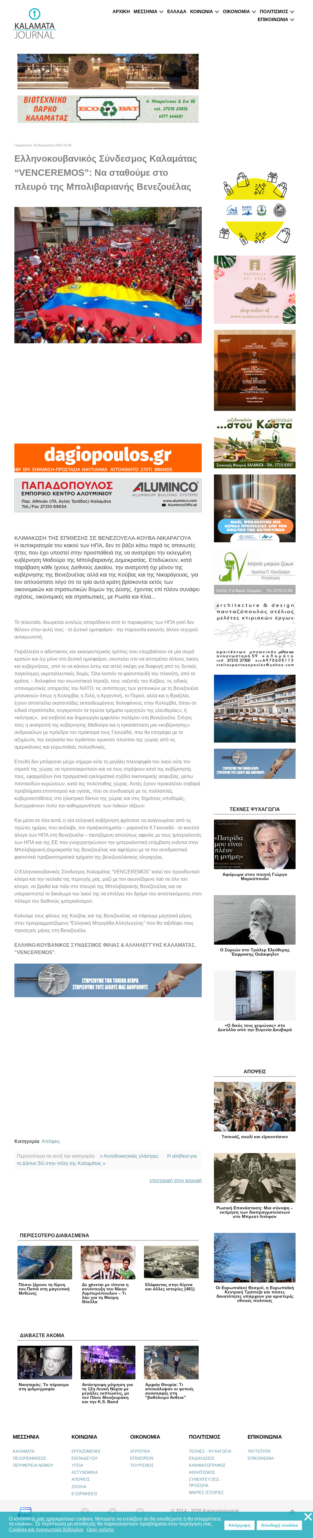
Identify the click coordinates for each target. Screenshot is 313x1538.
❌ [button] (308, 1517)
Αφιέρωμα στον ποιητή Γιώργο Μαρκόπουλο (255, 876)
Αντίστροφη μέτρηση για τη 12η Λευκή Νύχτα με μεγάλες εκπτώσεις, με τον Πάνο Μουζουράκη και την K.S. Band (107, 1393)
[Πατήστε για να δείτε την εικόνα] (108, 275)
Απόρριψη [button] (239, 1525)
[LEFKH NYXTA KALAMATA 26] (255, 211)
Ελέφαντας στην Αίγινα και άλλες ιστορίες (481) (170, 1286)
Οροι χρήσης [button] (100, 1529)
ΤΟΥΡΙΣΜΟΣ (142, 1465)
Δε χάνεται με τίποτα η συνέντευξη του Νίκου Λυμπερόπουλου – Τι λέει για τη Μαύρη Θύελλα (105, 1293)
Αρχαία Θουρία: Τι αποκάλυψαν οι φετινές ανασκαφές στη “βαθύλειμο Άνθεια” (169, 1391)
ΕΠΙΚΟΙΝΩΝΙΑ (261, 1458)
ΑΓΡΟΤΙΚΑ (140, 1451)
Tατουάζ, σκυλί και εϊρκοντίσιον (255, 1136)
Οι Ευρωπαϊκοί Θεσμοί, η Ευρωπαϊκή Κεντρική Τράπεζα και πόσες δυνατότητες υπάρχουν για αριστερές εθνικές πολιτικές (255, 1294)
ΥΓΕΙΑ (77, 1465)
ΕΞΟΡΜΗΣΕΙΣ (85, 1494)
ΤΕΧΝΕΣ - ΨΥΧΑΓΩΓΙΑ (210, 1451)
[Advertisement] (108, 393)
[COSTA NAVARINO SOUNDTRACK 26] (255, 373)
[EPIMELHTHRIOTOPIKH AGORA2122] (108, 983)
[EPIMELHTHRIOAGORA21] (255, 766)
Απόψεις (51, 1141)
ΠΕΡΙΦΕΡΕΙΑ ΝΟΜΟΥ (33, 1465)
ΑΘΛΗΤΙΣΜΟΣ (202, 1472)
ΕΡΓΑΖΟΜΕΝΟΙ (86, 1451)
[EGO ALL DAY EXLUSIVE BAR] (108, 74)
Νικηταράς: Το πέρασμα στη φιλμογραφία (44, 1386)
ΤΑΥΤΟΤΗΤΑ (259, 1451)
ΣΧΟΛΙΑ (79, 1487)
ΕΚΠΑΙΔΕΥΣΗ (84, 1458)
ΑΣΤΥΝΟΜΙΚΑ (85, 1472)
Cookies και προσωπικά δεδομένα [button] (46, 1529)
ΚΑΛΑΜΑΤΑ (24, 1451)
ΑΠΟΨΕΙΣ (81, 1479)
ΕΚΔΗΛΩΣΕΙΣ (202, 1458)
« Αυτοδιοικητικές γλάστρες (129, 1156)
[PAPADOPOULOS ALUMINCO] (108, 498)
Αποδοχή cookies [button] (279, 1525)
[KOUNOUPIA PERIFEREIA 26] (255, 511)
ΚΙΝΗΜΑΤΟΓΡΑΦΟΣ (207, 1465)
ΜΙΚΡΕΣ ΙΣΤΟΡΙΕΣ (206, 1492)
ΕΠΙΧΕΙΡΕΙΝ (141, 1458)
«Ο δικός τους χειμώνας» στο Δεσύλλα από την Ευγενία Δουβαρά (255, 1027)
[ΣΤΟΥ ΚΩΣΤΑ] (255, 445)
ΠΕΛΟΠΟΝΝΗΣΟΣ (29, 1458)
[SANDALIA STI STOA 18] (255, 292)
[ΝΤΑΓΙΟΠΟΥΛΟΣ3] (108, 460)
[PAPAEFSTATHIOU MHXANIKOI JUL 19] (255, 711)
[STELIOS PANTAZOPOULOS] (255, 637)
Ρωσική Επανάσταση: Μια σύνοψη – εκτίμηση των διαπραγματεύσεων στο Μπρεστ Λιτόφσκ (254, 1212)
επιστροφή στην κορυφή (176, 1180)
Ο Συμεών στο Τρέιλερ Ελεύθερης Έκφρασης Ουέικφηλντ (255, 952)
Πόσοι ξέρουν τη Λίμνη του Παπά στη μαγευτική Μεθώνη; (44, 1289)
